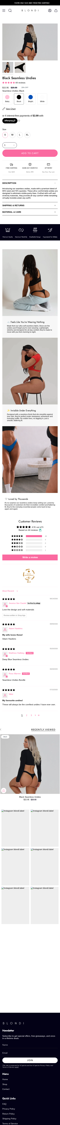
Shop (4, 1084)
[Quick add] (3, 790)
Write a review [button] (30, 557)
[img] (8, 599)
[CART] (56, 10)
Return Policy (8, 1114)
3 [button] (31, 715)
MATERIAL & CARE (11, 212)
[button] (8, 82)
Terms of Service (8, 1067)
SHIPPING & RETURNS (13, 205)
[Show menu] (4, 10)
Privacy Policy (45, 1065)
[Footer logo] (13, 1023)
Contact (5, 1089)
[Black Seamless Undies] (30, 764)
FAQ (4, 1104)
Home (5, 1079)
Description (9, 183)
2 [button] (26, 715)
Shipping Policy (9, 1118)
